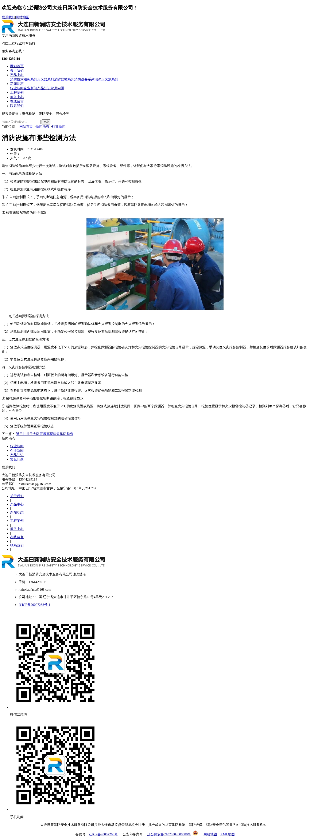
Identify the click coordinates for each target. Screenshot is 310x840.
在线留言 (17, 101)
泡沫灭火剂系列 (106, 79)
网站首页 (17, 66)
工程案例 (17, 92)
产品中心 (17, 75)
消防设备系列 (84, 79)
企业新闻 (30, 88)
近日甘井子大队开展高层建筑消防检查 (44, 434)
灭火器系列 (45, 79)
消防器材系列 (64, 79)
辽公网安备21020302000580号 (169, 834)
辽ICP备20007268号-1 (34, 604)
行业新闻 (17, 88)
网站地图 (22, 17)
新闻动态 (17, 83)
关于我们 (17, 70)
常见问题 (57, 88)
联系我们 (8, 17)
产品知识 (44, 88)
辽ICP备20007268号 (103, 834)
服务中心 (17, 97)
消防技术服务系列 (23, 79)
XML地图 (227, 834)
